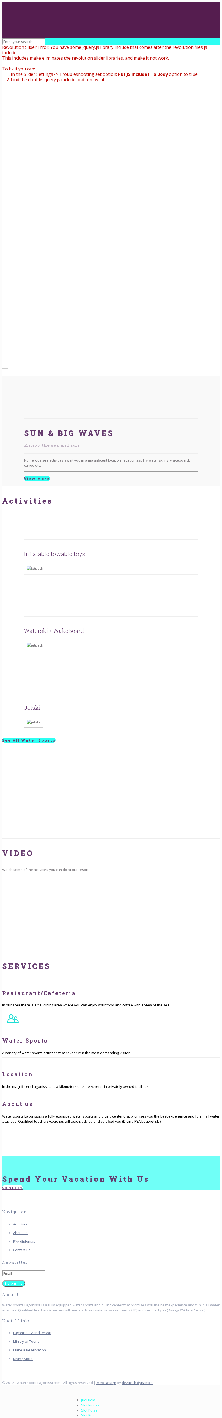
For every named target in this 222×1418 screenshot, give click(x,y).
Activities (20, 1224)
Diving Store (23, 1358)
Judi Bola (88, 1400)
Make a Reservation (29, 1350)
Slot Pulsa (89, 1410)
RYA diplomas (24, 1241)
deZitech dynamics (137, 1382)
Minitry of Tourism (28, 1341)
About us (20, 1232)
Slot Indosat (91, 1405)
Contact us (21, 1250)
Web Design (106, 1382)
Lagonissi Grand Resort (32, 1332)
